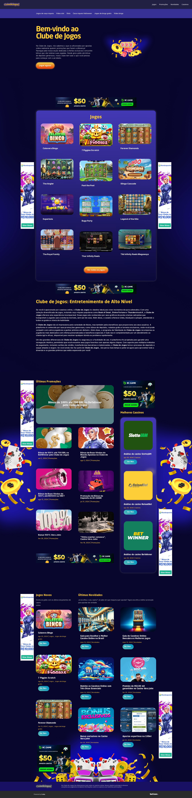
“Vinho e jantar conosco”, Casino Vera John (92, 538)
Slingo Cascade (128, 183)
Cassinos (185, 4)
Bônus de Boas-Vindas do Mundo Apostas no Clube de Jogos (94, 454)
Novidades (175, 4)
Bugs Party (87, 221)
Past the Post (88, 185)
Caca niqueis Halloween (82, 13)
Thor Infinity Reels (91, 256)
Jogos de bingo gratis (102, 13)
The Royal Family (51, 254)
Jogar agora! (45, 65)
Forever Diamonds (130, 148)
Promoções (163, 4)
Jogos (154, 4)
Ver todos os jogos (96, 270)
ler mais (130, 462)
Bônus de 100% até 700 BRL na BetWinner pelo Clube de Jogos (75, 404)
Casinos (138, 457)
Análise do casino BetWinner (138, 555)
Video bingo (118, 13)
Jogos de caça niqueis (45, 13)
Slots (68, 13)
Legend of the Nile (129, 219)
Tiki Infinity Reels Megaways (135, 254)
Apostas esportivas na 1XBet (137, 736)
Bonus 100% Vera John (49, 535)
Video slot (60, 13)
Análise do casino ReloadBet (138, 504)
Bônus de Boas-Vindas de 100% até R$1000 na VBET (51, 495)
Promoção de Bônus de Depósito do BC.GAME (91, 497)
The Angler (48, 183)
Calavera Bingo (50, 148)
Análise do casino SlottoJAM (138, 454)
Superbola (48, 219)
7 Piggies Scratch (90, 150)
